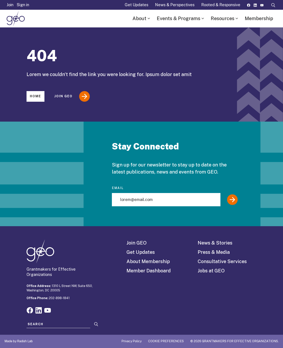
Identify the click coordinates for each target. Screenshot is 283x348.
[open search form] (273, 5)
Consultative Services (222, 261)
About (139, 18)
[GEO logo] (16, 18)
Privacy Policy (131, 341)
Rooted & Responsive (220, 4)
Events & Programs (178, 18)
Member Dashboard (148, 270)
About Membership (148, 261)
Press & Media (214, 252)
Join (10, 4)
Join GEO (63, 96)
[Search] (96, 324)
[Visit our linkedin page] (255, 4)
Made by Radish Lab (18, 341)
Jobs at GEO (211, 270)
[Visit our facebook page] (248, 4)
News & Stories (215, 243)
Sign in (23, 4)
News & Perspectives (175, 4)
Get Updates (136, 4)
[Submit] (232, 199)
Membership (259, 18)
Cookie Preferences (166, 341)
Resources (222, 18)
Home (35, 96)
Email (118, 188)
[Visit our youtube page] (262, 4)
